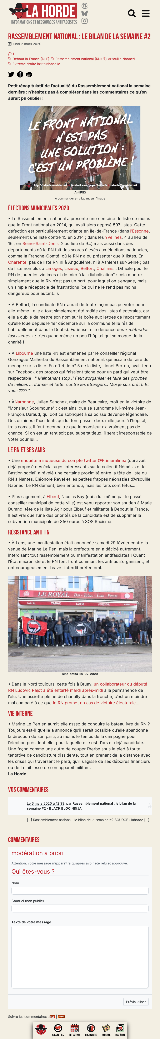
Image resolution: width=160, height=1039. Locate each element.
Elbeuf (53, 496)
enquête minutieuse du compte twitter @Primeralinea (73, 460)
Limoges (53, 268)
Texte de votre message (31, 922)
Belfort (87, 268)
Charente (17, 262)
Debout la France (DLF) (30, 59)
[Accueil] (43, 11)
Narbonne (24, 401)
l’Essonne (139, 231)
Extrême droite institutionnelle (35, 64)
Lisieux (71, 268)
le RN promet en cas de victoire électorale (94, 702)
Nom (15, 883)
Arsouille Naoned (121, 59)
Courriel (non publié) (27, 901)
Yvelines (113, 237)
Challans (104, 268)
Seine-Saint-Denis (40, 243)
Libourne (24, 353)
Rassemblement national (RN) (78, 59)
